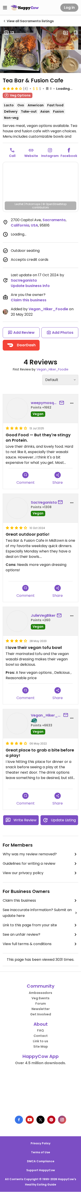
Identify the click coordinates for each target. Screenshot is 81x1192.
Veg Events (41, 998)
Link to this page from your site (30, 925)
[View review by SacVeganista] (17, 508)
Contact (41, 1036)
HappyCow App (40, 1056)
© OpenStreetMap (55, 204)
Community (40, 986)
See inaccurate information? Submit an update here (37, 912)
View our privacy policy (23, 872)
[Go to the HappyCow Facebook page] (19, 1120)
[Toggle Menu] (5, 8)
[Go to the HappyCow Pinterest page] (51, 1120)
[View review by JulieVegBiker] (17, 621)
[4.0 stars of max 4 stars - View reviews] (12, 88)
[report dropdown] (71, 403)
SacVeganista (24, 280)
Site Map (40, 1046)
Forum (40, 1003)
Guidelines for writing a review (29, 863)
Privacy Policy (40, 1143)
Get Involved (40, 1014)
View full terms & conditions (27, 943)
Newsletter (41, 1009)
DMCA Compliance (40, 1161)
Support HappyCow (40, 1170)
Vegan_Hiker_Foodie (48, 309)
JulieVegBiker (43, 615)
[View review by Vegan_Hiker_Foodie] (17, 723)
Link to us (40, 1041)
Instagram (50, 155)
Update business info (30, 285)
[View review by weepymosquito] (17, 408)
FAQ (40, 1030)
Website (31, 155)
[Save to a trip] (65, 32)
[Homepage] (25, 7)
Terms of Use (40, 1152)
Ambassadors (40, 993)
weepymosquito (44, 402)
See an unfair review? (21, 934)
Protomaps (32, 204)
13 (12, 32)
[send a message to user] (62, 403)
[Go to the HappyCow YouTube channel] (30, 1120)
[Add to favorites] (75, 32)
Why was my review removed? (30, 854)
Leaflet (19, 204)
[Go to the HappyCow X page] (40, 1120)
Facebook (69, 155)
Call (12, 155)
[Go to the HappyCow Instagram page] (62, 1120)
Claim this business (28, 300)
